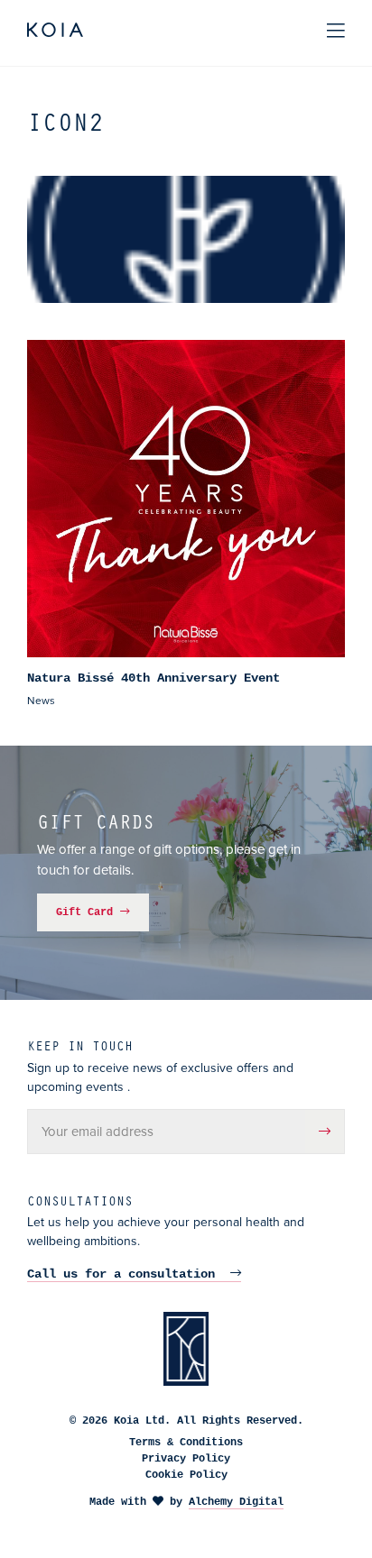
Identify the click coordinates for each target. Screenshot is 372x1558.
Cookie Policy (186, 1475)
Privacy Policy (186, 1459)
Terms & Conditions (186, 1442)
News (41, 700)
